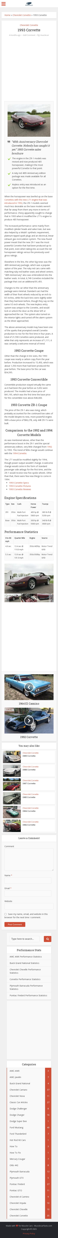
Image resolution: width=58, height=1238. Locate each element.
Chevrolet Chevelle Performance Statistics (25, 971)
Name (8, 875)
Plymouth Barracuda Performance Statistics (26, 987)
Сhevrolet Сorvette (22, 15)
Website (8, 901)
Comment (9, 846)
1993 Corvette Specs (19, 482)
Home (7, 15)
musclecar (44, 35)
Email (7, 888)
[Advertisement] (29, 69)
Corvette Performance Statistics (25, 979)
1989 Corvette (29, 755)
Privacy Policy (29, 1233)
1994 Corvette (19, 453)
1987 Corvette (29, 783)
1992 (49, 446)
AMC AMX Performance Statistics (26, 956)
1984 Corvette (29, 811)
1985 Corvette (29, 797)
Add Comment (29, 35)
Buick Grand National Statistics (24, 963)
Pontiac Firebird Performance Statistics (28, 995)
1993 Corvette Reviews (20, 489)
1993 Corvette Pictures (20, 486)
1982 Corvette (29, 824)
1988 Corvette (29, 769)
